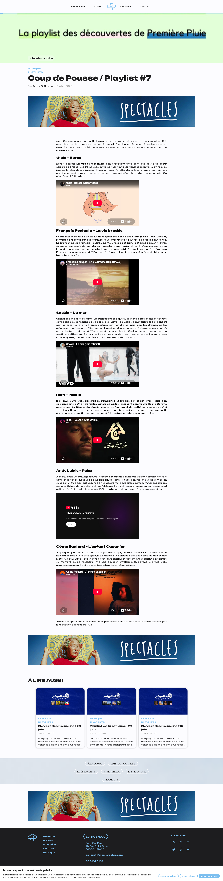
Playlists (112, 779)
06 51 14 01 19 (94, 861)
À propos (49, 836)
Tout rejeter (189, 876)
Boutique (49, 852)
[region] (111, 873)
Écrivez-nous (95, 837)
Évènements (86, 771)
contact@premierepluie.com (104, 855)
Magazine (125, 6)
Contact (145, 6)
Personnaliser (168, 876)
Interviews (112, 771)
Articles (97, 6)
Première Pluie (78, 6)
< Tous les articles (41, 58)
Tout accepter (209, 876)
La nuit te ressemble (90, 163)
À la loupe (95, 763)
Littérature (137, 771)
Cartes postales (123, 763)
